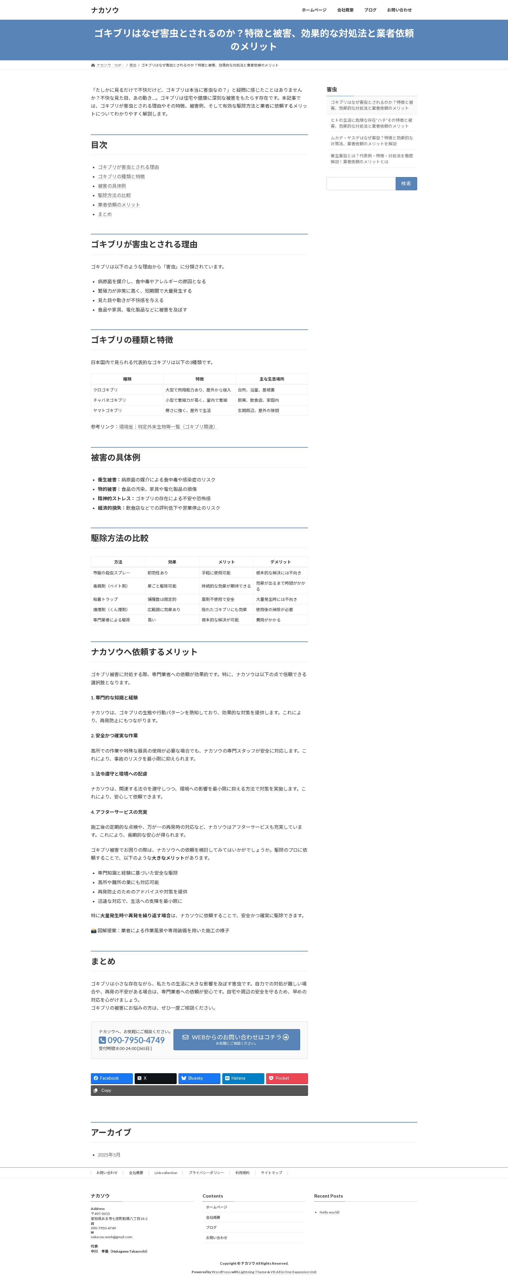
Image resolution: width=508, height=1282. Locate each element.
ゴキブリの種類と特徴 (121, 176)
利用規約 (242, 1173)
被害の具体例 (112, 186)
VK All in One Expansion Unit (293, 1272)
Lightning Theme (253, 1272)
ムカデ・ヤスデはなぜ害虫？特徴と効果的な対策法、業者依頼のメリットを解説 (372, 140)
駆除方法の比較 (114, 195)
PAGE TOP (491, 1237)
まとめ (105, 214)
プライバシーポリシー (206, 1173)
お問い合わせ (107, 1173)
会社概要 (136, 1173)
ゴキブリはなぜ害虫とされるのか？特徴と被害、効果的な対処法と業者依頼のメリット (372, 105)
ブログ (211, 1227)
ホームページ (216, 1207)
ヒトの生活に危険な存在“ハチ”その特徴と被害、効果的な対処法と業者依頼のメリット (371, 122)
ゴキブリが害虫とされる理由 (128, 167)
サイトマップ (271, 1173)
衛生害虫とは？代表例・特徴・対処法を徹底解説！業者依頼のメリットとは (372, 158)
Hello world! (330, 1212)
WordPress (221, 1272)
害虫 (332, 89)
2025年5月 (109, 1154)
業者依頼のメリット (119, 204)
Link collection (166, 1173)
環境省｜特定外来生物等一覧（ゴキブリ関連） (168, 426)
